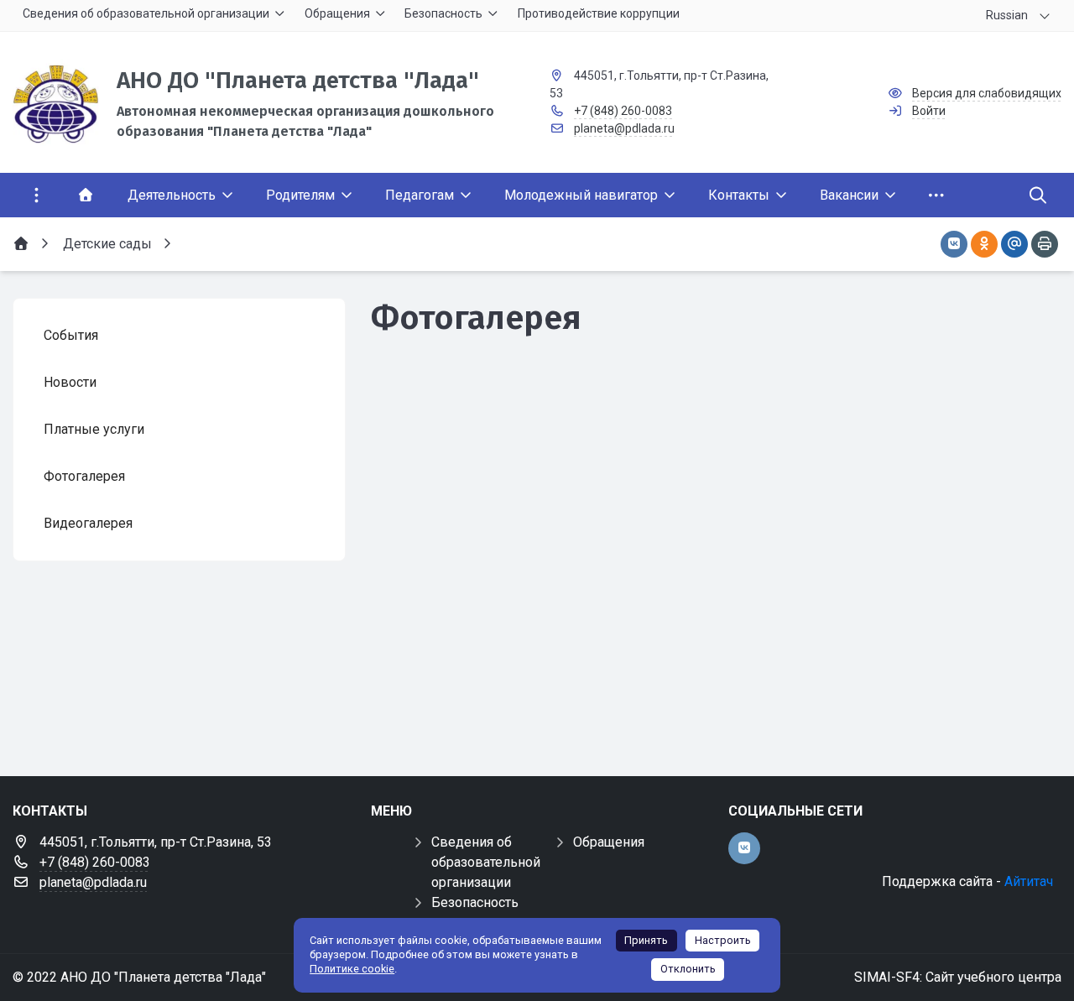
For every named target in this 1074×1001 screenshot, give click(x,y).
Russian (1007, 15)
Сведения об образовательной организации (485, 862)
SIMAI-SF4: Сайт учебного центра (957, 977)
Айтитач (1028, 881)
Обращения (608, 842)
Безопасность (475, 902)
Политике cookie (352, 968)
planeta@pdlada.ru (624, 128)
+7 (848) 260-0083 (623, 110)
